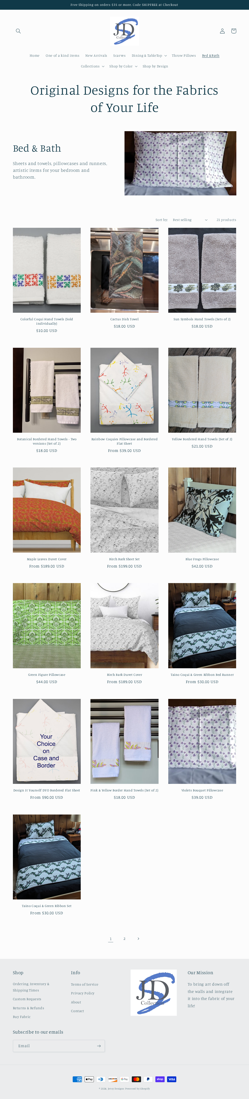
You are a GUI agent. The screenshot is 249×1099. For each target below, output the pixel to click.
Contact (77, 1011)
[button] (18, 31)
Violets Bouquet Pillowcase (202, 790)
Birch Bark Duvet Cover (124, 675)
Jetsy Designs (116, 1088)
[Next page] (138, 938)
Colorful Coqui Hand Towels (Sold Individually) (46, 321)
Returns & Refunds (28, 1008)
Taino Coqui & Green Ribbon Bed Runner (202, 675)
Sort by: (162, 220)
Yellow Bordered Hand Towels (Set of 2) (202, 439)
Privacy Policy (83, 993)
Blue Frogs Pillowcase (202, 559)
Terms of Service (84, 984)
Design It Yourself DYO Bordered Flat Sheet (46, 790)
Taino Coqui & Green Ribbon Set (46, 906)
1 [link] (111, 938)
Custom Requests (27, 999)
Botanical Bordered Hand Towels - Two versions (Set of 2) (47, 441)
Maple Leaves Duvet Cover (47, 559)
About (76, 1002)
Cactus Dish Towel (124, 319)
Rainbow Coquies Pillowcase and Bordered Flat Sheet (124, 441)
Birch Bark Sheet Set (124, 559)
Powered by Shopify (137, 1088)
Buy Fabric (22, 1017)
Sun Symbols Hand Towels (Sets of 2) (202, 319)
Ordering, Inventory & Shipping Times (31, 987)
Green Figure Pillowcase (46, 675)
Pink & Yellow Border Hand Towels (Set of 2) (124, 790)
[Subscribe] (98, 1046)
